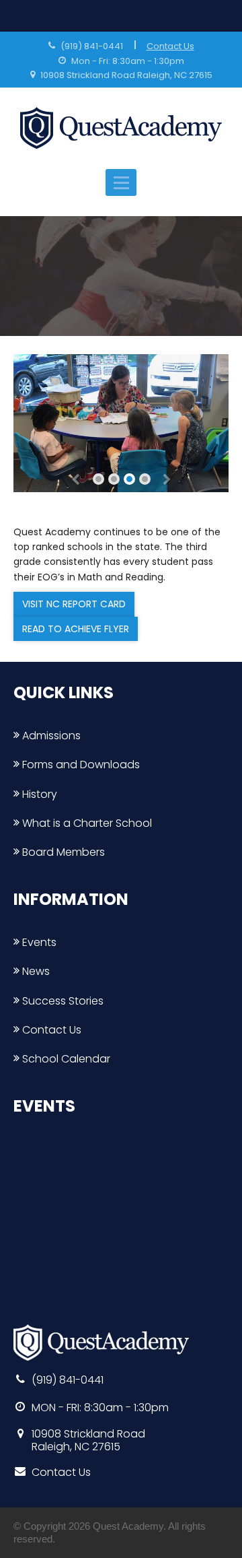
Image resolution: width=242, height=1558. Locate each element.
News (34, 971)
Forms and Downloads (79, 764)
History (38, 794)
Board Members (62, 852)
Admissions (50, 735)
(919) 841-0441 (92, 46)
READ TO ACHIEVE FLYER (75, 629)
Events (37, 942)
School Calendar (64, 1058)
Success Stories (61, 1001)
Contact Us (170, 46)
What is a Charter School (85, 823)
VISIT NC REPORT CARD (74, 604)
